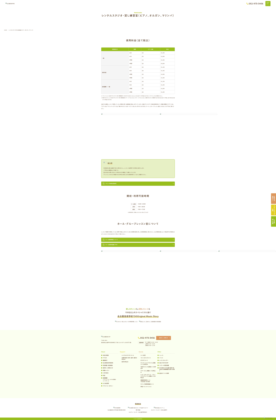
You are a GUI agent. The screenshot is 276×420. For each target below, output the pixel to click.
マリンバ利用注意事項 (111, 183)
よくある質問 (106, 383)
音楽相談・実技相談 (108, 365)
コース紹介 (143, 355)
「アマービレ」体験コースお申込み (148, 371)
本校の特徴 (106, 355)
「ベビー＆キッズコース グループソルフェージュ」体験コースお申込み (148, 376)
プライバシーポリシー (108, 386)
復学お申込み (125, 361)
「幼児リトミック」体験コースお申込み (148, 367)
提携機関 (109, 379)
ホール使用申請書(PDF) (112, 244)
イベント (161, 357)
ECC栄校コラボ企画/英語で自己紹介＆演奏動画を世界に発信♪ (167, 369)
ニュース (161, 355)
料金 (104, 375)
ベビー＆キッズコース (146, 357)
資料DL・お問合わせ (108, 368)
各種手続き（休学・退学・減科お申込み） (129, 358)
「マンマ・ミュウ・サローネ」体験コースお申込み (148, 363)
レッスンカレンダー (163, 360)
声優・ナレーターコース (146, 386)
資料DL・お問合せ (163, 338)
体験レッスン (106, 370)
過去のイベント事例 (164, 373)
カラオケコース (144, 360)
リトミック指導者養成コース (147, 384)
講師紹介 (105, 360)
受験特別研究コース (145, 380)
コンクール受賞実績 (164, 365)
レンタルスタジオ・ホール (128, 355)
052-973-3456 (256, 3)
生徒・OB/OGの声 (163, 363)
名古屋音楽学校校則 (108, 363)
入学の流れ (106, 373)
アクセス (105, 357)
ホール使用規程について (112, 239)
